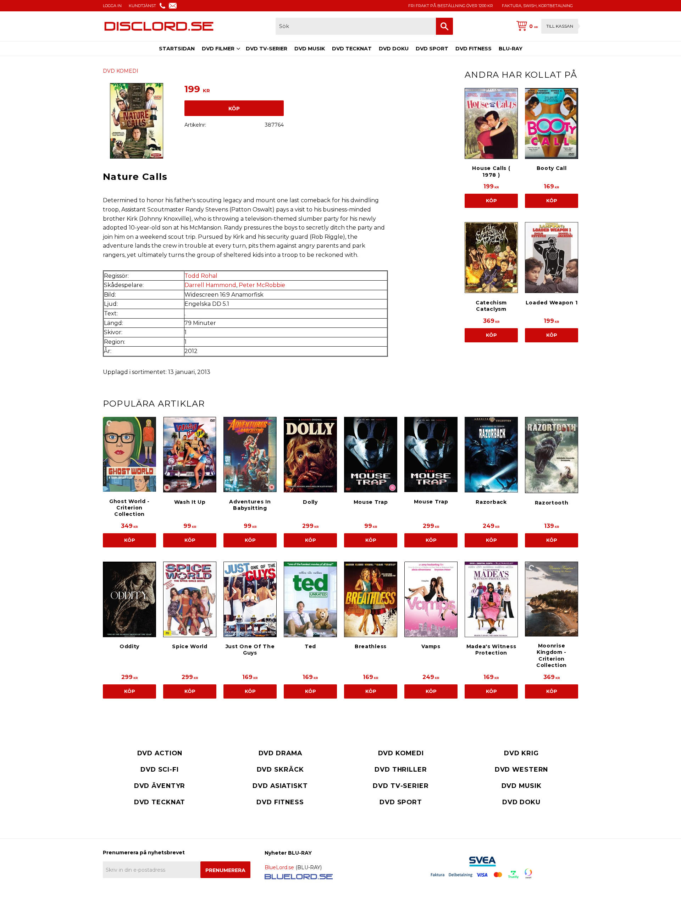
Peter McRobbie (262, 285)
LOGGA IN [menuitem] (112, 5)
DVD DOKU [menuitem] (394, 48)
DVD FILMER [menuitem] (218, 48)
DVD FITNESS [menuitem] (473, 48)
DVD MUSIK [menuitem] (309, 48)
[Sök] (444, 26)
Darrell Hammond (210, 285)
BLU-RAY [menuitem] (510, 48)
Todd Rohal (200, 275)
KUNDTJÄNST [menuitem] (142, 5)
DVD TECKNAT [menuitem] (352, 48)
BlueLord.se (279, 867)
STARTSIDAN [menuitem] (177, 48)
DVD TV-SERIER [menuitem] (266, 48)
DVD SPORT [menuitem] (432, 48)
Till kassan (559, 26)
